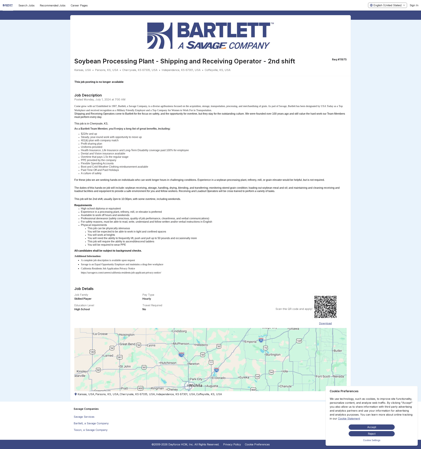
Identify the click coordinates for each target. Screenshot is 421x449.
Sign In (414, 5)
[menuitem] (8, 5)
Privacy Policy (232, 444)
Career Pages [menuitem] (79, 5)
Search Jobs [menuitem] (26, 5)
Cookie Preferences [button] (257, 444)
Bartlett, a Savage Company (91, 423)
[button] (210, 359)
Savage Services (84, 416)
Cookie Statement (349, 418)
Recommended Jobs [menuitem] (52, 5)
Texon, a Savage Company (91, 430)
